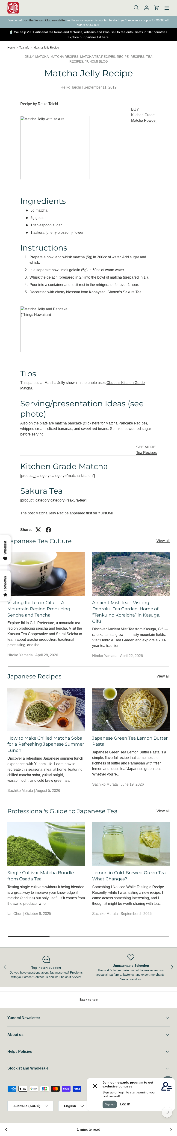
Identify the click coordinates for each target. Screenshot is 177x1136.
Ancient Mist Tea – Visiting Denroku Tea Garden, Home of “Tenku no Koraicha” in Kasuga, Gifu (126, 612)
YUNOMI (105, 513)
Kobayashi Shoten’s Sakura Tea (115, 292)
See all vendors (130, 979)
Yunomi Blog (96, 61)
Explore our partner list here (88, 37)
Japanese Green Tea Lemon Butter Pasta (130, 741)
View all (163, 541)
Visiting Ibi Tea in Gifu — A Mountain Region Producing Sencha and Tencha (38, 609)
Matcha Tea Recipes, (98, 56)
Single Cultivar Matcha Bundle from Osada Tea (40, 876)
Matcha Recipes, (65, 56)
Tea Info (24, 47)
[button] (157, 8)
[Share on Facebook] (48, 530)
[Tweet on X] (38, 530)
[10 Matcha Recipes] (170, 1129)
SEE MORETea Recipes (146, 450)
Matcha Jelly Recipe (46, 47)
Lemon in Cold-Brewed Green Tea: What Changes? (129, 876)
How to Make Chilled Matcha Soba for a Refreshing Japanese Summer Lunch (45, 744)
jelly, (30, 56)
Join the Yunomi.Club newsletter (44, 20)
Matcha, (42, 56)
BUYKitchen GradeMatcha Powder (144, 114)
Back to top (89, 999)
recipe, (123, 56)
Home (11, 47)
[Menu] (167, 8)
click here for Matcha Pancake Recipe (115, 423)
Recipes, (138, 56)
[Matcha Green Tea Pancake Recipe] (6, 1129)
